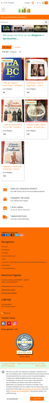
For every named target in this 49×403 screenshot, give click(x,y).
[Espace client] (33, 3)
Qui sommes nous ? (9, 256)
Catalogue (6, 250)
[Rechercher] (46, 22)
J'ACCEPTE (37, 399)
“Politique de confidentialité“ (19, 391)
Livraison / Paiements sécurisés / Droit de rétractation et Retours (24, 262)
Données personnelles (9, 293)
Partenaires (6, 265)
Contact (27, 3)
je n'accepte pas (12, 399)
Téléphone (6, 313)
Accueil (4, 247)
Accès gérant (41, 366)
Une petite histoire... (9, 268)
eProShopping (10, 366)
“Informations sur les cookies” (32, 389)
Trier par (5, 52)
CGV (4, 259)
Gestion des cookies (8, 290)
